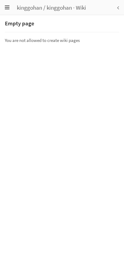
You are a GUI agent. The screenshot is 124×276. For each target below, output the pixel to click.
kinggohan (29, 7)
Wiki (81, 7)
